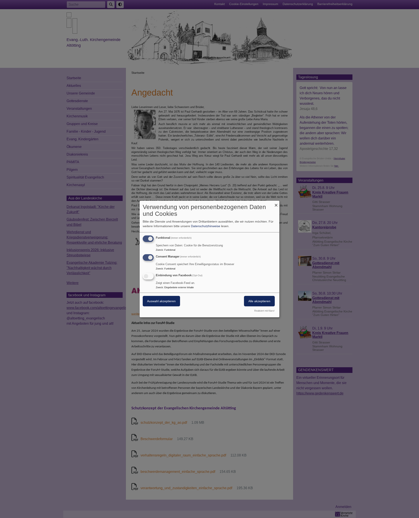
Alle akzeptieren (259, 301)
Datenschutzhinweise (205, 226)
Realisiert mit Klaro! (264, 310)
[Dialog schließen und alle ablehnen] (276, 203)
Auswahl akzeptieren (161, 301)
